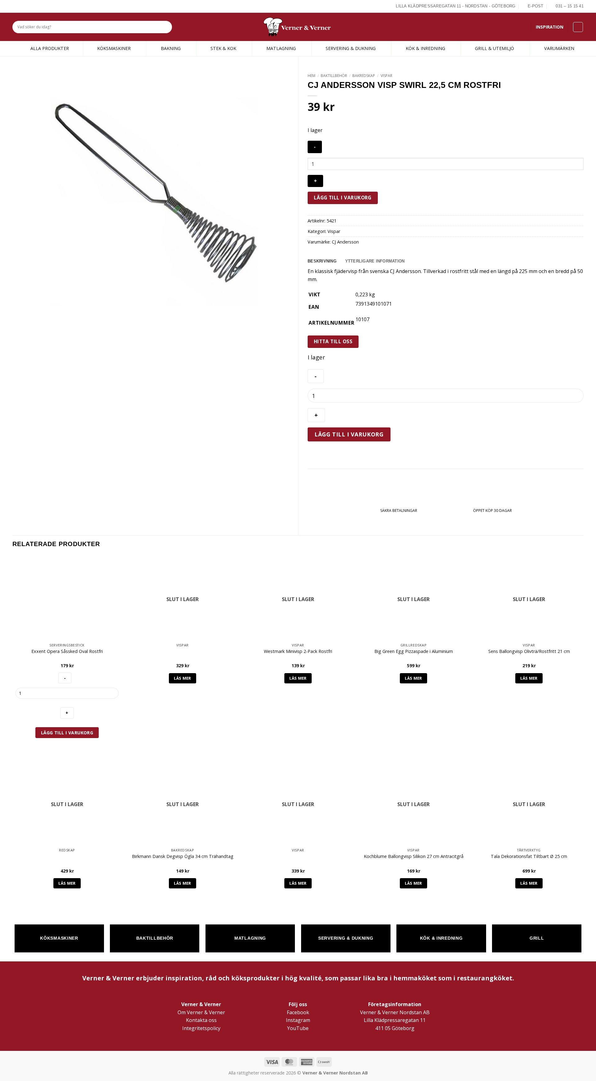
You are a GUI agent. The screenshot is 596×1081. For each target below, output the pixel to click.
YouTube (298, 1028)
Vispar (386, 75)
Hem (311, 75)
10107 (362, 319)
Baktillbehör (334, 75)
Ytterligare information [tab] (375, 261)
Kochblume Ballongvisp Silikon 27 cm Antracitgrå (413, 856)
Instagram (298, 1020)
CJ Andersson (345, 242)
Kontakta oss (201, 1020)
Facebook (298, 1012)
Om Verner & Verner (201, 1012)
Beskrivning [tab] (322, 261)
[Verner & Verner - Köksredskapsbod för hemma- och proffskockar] (298, 26)
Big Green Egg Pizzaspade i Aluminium (413, 651)
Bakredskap (363, 75)
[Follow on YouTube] (37, 6)
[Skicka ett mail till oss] (30, 6)
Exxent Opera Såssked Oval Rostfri (67, 651)
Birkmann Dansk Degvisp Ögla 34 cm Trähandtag (182, 856)
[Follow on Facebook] (16, 6)
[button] (578, 27)
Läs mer (182, 678)
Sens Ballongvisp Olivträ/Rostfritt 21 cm (529, 651)
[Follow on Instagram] (23, 6)
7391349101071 (373, 303)
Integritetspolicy (201, 1028)
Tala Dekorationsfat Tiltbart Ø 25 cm (529, 856)
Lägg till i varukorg (343, 197)
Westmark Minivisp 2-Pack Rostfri (298, 651)
